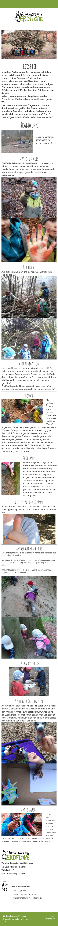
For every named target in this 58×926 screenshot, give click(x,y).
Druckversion (12, 916)
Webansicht (50, 919)
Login (52, 916)
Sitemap (22, 916)
